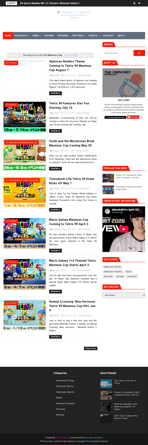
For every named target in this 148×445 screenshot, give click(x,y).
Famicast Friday (65, 380)
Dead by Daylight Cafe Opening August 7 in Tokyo (125, 406)
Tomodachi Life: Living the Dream (23, 180)
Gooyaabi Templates (93, 437)
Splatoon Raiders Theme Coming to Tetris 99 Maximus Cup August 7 (70, 66)
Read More (55, 93)
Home (8, 35)
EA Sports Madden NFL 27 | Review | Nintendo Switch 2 (49, 2)
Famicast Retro (112, 267)
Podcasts (21, 35)
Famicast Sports (113, 272)
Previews (63, 35)
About (121, 35)
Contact (108, 35)
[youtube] (134, 3)
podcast (132, 277)
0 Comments (86, 75)
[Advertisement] (37, 46)
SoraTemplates (63, 437)
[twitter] (139, 3)
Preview (108, 277)
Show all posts (71, 55)
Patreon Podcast (65, 403)
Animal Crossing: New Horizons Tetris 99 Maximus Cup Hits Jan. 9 (72, 306)
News (36, 35)
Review (120, 277)
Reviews (49, 35)
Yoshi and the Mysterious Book (22, 143)
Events (93, 35)
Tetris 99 (12, 63)
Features (77, 35)
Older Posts (90, 348)
